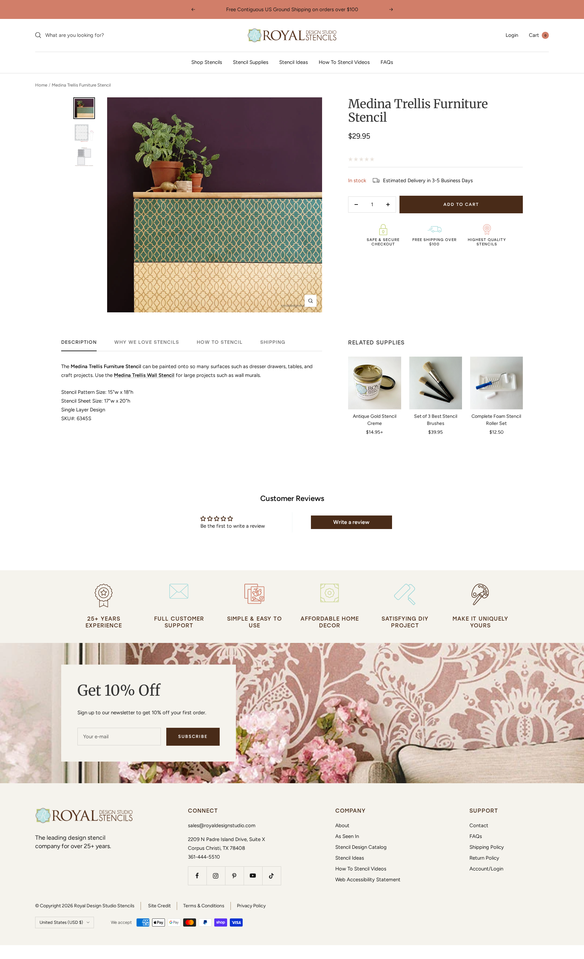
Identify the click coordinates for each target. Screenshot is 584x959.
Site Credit (159, 906)
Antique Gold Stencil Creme (374, 419)
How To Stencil (220, 342)
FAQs (387, 62)
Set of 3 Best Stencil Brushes (435, 419)
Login (512, 35)
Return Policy (484, 858)
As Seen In (347, 836)
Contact (478, 825)
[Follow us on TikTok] (271, 875)
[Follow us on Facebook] (197, 875)
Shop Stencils (206, 62)
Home (41, 85)
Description (79, 342)
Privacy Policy (251, 906)
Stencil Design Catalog (361, 847)
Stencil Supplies (250, 62)
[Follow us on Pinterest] (234, 875)
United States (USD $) (61, 922)
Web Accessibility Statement (367, 880)
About (342, 825)
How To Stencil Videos (344, 62)
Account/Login (486, 869)
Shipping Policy (486, 847)
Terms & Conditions (203, 906)
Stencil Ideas (293, 62)
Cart (537, 35)
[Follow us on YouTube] (253, 875)
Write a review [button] (351, 522)
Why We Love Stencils (146, 342)
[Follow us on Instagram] (215, 875)
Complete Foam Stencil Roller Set (496, 419)
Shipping (273, 342)
